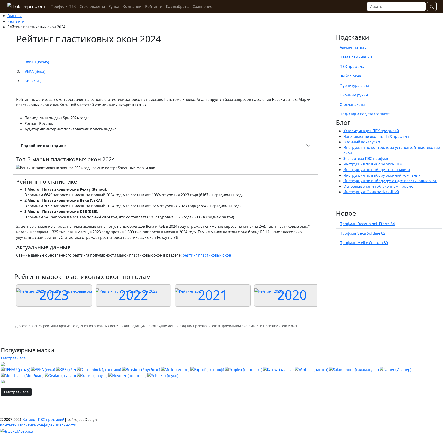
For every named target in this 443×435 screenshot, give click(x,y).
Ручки (113, 6)
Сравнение (202, 6)
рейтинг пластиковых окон (207, 255)
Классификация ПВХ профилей (371, 130)
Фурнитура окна (354, 85)
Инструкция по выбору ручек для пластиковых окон (390, 180)
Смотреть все (13, 358)
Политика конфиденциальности (47, 425)
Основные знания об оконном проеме (378, 186)
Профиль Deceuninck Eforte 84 (367, 223)
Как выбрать (177, 6)
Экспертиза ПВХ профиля (366, 158)
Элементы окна (353, 47)
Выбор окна (350, 76)
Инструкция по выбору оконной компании (382, 175)
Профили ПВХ (63, 6)
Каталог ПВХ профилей (43, 419)
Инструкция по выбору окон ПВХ (373, 164)
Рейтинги (153, 6)
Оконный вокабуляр (361, 141)
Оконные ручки (354, 95)
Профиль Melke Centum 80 (364, 242)
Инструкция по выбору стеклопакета (376, 169)
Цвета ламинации (356, 57)
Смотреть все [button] (16, 392)
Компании (132, 6)
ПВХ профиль (352, 66)
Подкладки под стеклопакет (365, 113)
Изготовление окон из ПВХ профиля (376, 136)
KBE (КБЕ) (33, 80)
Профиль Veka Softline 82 (362, 233)
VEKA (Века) (35, 71)
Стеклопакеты (92, 6)
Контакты (8, 425)
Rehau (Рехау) (37, 61)
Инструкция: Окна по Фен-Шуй (371, 191)
